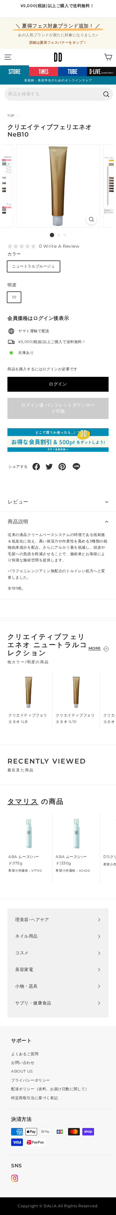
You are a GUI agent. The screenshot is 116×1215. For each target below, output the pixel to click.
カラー (14, 254)
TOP (11, 116)
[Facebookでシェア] (36, 466)
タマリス (23, 801)
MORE (94, 648)
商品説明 (18, 522)
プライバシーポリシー (30, 1080)
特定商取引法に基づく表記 (34, 1097)
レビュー (18, 502)
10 (14, 297)
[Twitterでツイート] (49, 466)
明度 (11, 285)
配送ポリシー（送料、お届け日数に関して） (50, 1089)
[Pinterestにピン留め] (62, 466)
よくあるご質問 (24, 1054)
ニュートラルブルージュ (33, 266)
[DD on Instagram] (14, 1179)
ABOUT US (22, 1071)
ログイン (58, 384)
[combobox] (59, 94)
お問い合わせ (23, 1062)
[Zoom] (91, 219)
